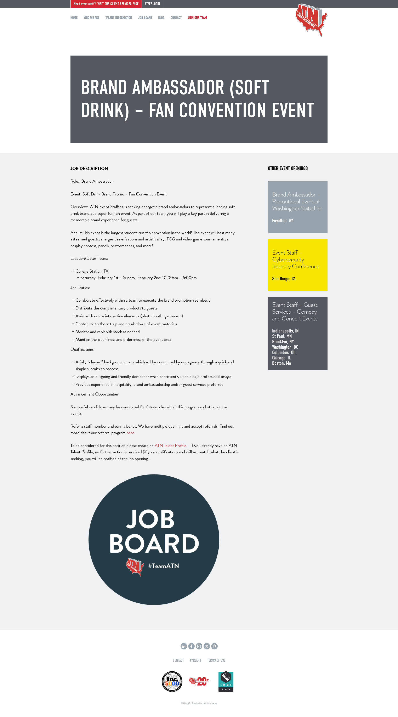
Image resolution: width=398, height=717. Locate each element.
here (130, 432)
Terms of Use (216, 660)
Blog (161, 18)
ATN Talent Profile (170, 445)
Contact (176, 18)
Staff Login (152, 4)
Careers (195, 660)
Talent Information (119, 18)
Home (74, 18)
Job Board (145, 18)
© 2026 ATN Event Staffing (191, 703)
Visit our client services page (106, 4)
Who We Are (91, 18)
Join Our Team (197, 18)
